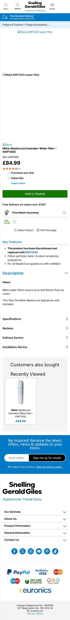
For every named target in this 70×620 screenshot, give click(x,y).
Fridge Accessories (36, 24)
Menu (6, 9)
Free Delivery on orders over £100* (24, 204)
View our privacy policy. (49, 466)
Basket (52, 9)
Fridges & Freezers (13, 24)
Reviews (8, 328)
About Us (10, 518)
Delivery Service (13, 337)
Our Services (12, 511)
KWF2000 (31, 252)
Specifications (12, 319)
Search (18, 9)
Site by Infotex (35, 613)
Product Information (17, 525)
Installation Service (15, 347)
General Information (17, 532)
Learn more (18, 183)
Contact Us (11, 539)
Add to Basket (35, 194)
